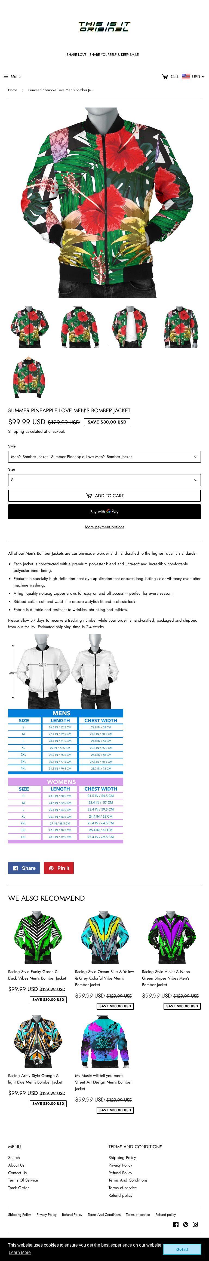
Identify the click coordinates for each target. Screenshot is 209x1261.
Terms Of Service (23, 1180)
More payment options (104, 527)
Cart (174, 76)
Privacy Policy (120, 1165)
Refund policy (121, 1195)
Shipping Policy (122, 1158)
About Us (16, 1165)
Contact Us (17, 1173)
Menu (16, 76)
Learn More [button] (20, 1252)
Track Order (18, 1188)
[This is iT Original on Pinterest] (186, 1225)
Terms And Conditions (128, 1180)
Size (11, 469)
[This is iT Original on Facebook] (176, 1225)
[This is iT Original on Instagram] (195, 1225)
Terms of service (123, 1188)
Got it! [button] (182, 1249)
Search (14, 1158)
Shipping (16, 431)
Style (12, 446)
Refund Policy (120, 1173)
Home (12, 90)
